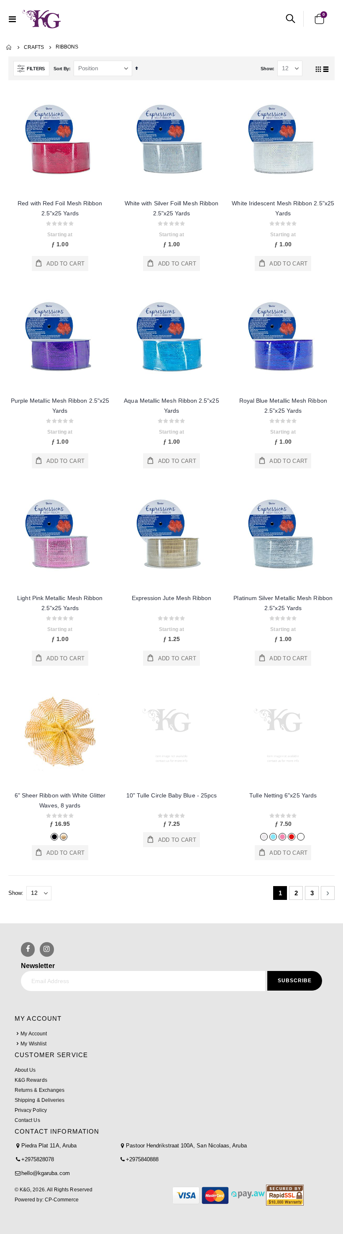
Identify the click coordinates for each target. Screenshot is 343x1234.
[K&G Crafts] (41, 18)
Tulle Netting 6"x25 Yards (283, 795)
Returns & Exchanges (39, 1090)
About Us (25, 1070)
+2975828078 (37, 1159)
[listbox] (60, 836)
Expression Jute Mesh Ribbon (172, 598)
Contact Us (27, 1120)
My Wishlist (33, 1044)
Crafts (34, 47)
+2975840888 (142, 1159)
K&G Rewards (31, 1080)
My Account (33, 1034)
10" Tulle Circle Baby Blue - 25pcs (171, 795)
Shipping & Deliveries (39, 1100)
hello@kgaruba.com (45, 1173)
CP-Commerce (62, 1200)
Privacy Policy (31, 1110)
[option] (54, 836)
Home (9, 47)
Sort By (61, 68)
